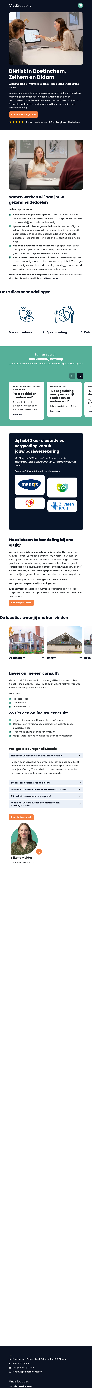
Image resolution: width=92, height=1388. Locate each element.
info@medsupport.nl (23, 1367)
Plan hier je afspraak (21, 602)
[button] (80, 376)
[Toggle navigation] (80, 6)
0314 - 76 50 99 (20, 1363)
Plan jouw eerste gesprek (23, 114)
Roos (55, 278)
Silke (46, 278)
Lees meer (17, 414)
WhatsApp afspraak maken (27, 1371)
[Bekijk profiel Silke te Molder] (39, 852)
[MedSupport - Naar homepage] (20, 5)
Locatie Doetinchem (20, 1386)
